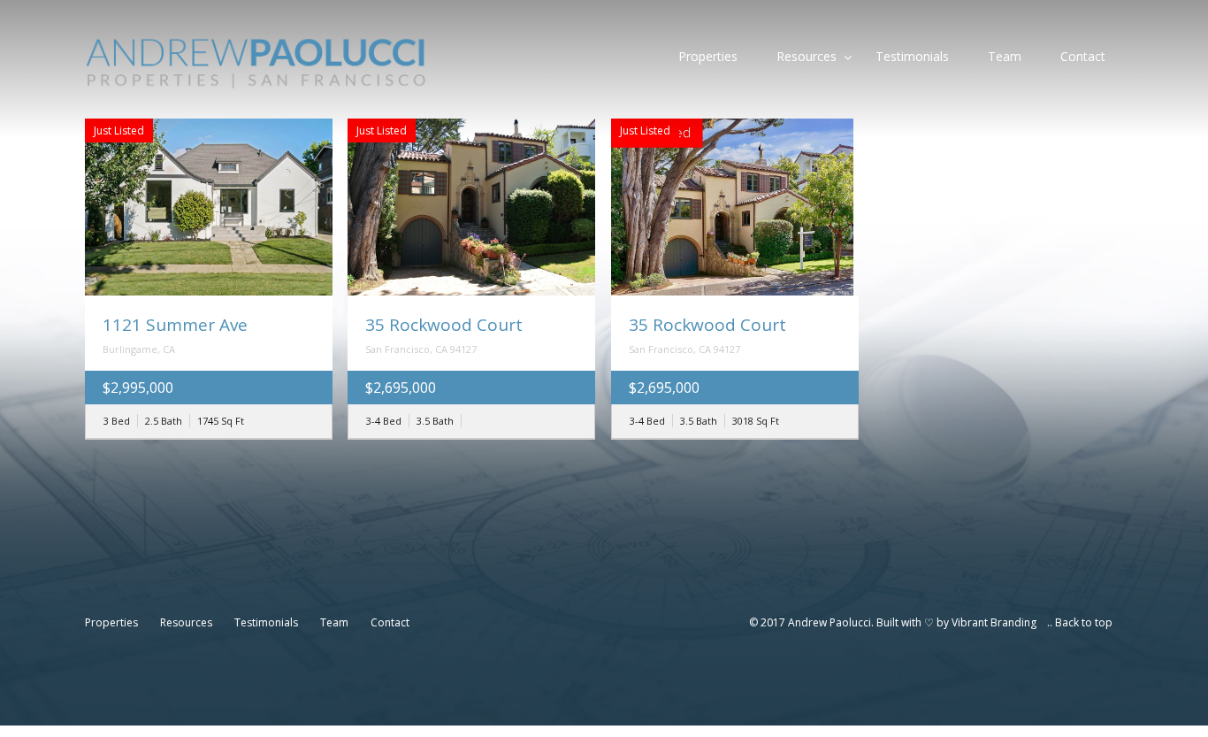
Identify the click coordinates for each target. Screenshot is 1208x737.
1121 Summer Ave (175, 324)
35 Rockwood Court (444, 324)
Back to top (1083, 622)
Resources (806, 56)
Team (1004, 56)
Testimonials (912, 56)
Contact (1082, 56)
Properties (708, 56)
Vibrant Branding (994, 622)
